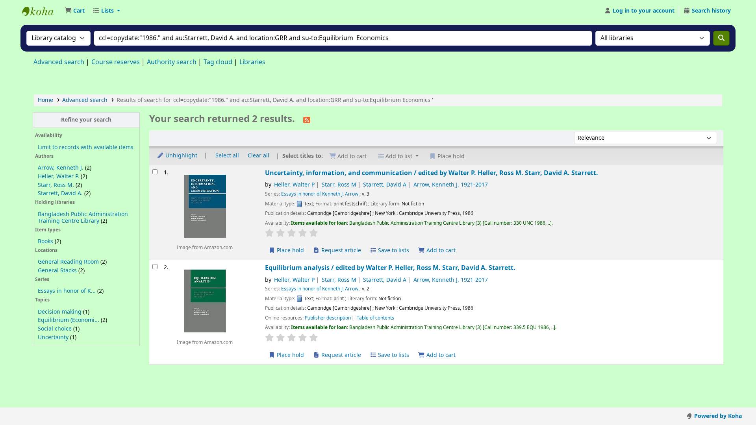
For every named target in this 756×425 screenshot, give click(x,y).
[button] (74, 11)
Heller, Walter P (294, 185)
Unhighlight (180, 156)
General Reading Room (68, 262)
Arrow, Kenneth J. (60, 168)
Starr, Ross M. (56, 185)
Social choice (55, 329)
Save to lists (392, 250)
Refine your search (86, 120)
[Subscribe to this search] (306, 119)
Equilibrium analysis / (390, 267)
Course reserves (115, 62)
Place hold (289, 250)
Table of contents (375, 318)
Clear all (258, 156)
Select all (227, 156)
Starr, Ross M (339, 185)
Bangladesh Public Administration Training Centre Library (83, 217)
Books (45, 241)
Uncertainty (53, 337)
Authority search (171, 62)
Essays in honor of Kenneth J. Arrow (319, 194)
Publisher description (328, 318)
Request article (340, 250)
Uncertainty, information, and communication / (431, 172)
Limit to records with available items (85, 147)
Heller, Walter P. (58, 176)
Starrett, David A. (60, 193)
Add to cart (440, 250)
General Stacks (57, 270)
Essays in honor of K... (67, 291)
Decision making (60, 312)
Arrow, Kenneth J (450, 185)
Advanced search (58, 62)
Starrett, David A (384, 185)
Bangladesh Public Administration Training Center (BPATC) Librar (41, 11)
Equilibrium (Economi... (68, 320)
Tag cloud (218, 62)
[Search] (721, 38)
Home (45, 100)
